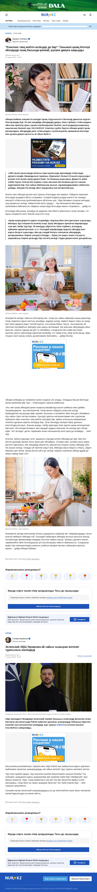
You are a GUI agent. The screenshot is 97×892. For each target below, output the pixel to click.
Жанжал (46, 21)
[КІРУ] (90, 15)
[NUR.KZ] (48, 15)
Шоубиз (9, 21)
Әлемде (8, 633)
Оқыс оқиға (56, 21)
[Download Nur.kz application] (48, 5)
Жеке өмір (37, 21)
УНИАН (60, 725)
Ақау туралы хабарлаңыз (55, 879)
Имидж (65, 21)
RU (84, 15)
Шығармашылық (24, 21)
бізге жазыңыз (33, 559)
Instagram (81, 619)
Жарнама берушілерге (80, 879)
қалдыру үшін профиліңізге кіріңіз (59, 597)
